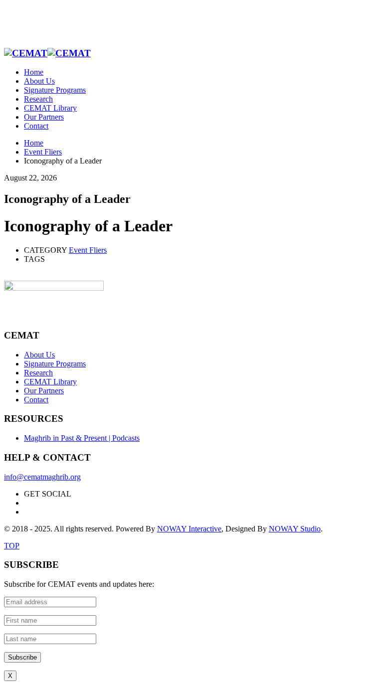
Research (38, 372)
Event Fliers (88, 250)
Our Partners (44, 390)
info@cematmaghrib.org (42, 477)
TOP (11, 545)
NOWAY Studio (295, 528)
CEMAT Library (50, 381)
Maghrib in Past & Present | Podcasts (82, 438)
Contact (36, 399)
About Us (39, 354)
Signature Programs (55, 363)
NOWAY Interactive (189, 528)
